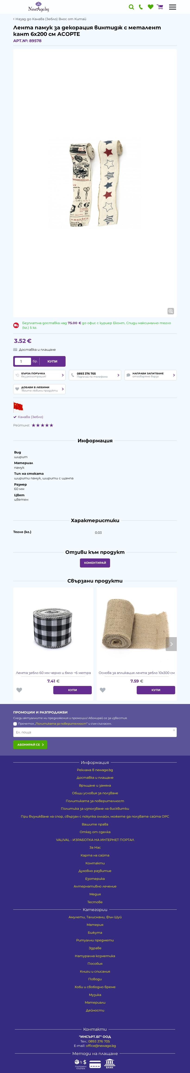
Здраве (95, 948)
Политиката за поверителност (61, 723)
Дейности (95, 1010)
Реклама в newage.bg (95, 770)
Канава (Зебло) (30, 417)
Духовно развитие (95, 871)
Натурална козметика (95, 956)
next (171, 644)
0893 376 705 (99, 1041)
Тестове (95, 902)
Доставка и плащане (95, 777)
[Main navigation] (172, 7)
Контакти (95, 863)
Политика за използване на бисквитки (95, 808)
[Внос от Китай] (18, 407)
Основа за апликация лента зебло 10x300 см (137, 673)
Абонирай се (28, 744)
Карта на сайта (95, 855)
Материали (95, 1002)
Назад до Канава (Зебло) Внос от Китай (51, 19)
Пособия (95, 963)
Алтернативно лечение (95, 886)
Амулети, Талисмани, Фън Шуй (95, 917)
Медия (95, 894)
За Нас (95, 847)
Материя (95, 925)
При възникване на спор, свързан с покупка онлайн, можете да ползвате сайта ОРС (95, 816)
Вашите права (95, 824)
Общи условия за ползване (95, 793)
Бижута (95, 932)
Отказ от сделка (95, 832)
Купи (52, 361)
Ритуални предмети (95, 940)
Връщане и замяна (95, 785)
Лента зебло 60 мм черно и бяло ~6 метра (53, 673)
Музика (95, 995)
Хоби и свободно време (95, 987)
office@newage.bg (101, 1046)
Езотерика (95, 879)
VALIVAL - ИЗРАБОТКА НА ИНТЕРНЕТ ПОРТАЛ (95, 840)
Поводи (95, 979)
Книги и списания (95, 971)
